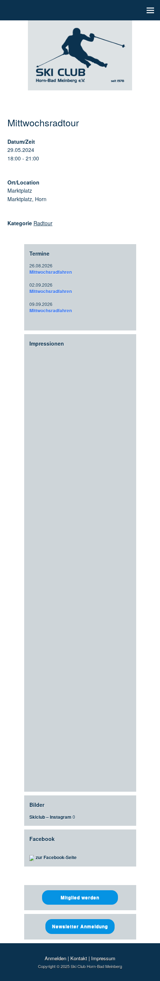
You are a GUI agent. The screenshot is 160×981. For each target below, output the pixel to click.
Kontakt (78, 958)
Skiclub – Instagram (50, 817)
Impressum (103, 958)
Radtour (42, 223)
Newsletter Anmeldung (80, 926)
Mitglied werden (80, 897)
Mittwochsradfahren (50, 272)
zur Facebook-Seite (56, 857)
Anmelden (55, 958)
